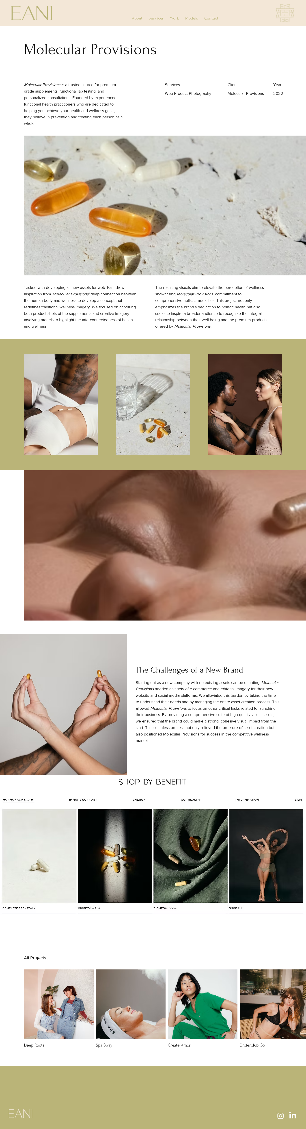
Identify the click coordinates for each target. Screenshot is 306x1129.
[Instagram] (280, 1116)
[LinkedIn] (293, 1116)
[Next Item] (291, 1013)
